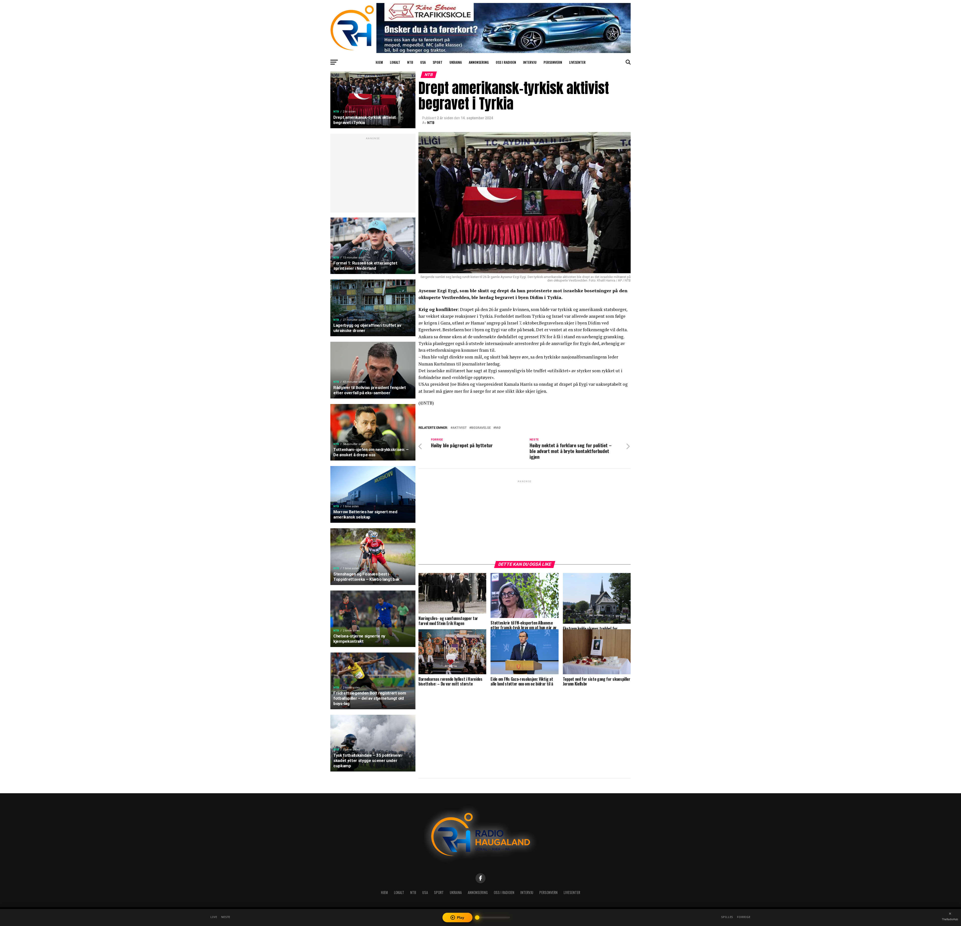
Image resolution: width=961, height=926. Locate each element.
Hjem (379, 62)
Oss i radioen (506, 62)
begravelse (481, 428)
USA (423, 62)
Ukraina (455, 62)
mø (498, 428)
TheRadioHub (950, 919)
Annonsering (479, 62)
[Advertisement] (372, 176)
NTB (410, 62)
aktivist (459, 428)
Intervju (530, 62)
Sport (437, 62)
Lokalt (395, 62)
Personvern (553, 62)
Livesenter (577, 62)
